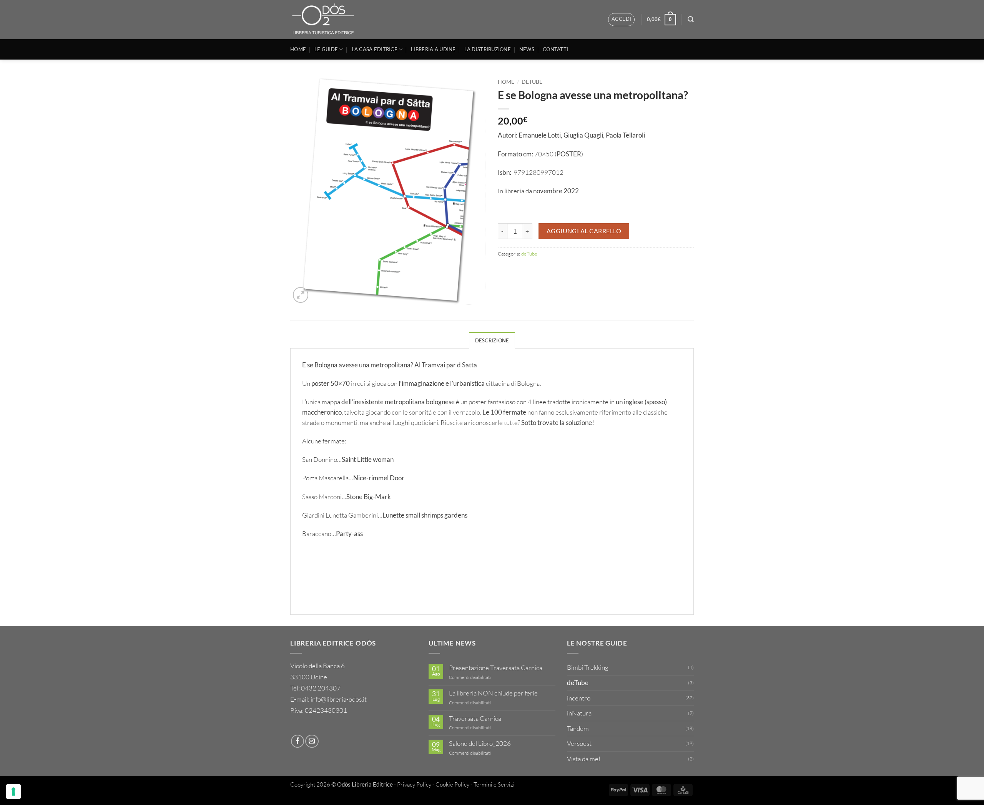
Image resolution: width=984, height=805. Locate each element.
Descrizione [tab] (492, 340)
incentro (578, 698)
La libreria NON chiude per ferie (493, 693)
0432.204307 (321, 688)
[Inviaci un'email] (311, 741)
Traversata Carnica (475, 718)
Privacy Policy (414, 784)
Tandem (578, 728)
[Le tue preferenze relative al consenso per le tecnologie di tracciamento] (13, 791)
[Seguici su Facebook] (297, 741)
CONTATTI (555, 49)
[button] (621, 19)
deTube (532, 81)
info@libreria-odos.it (339, 699)
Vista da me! (583, 759)
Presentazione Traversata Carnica (495, 668)
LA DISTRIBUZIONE (487, 49)
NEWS (526, 49)
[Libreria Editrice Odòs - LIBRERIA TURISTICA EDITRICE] (325, 19)
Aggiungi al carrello (584, 230)
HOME (298, 49)
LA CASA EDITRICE (374, 49)
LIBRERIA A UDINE (433, 49)
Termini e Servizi (494, 784)
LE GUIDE (326, 49)
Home (506, 81)
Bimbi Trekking (587, 667)
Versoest (579, 743)
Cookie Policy (452, 784)
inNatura (579, 713)
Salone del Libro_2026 (480, 743)
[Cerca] (691, 19)
